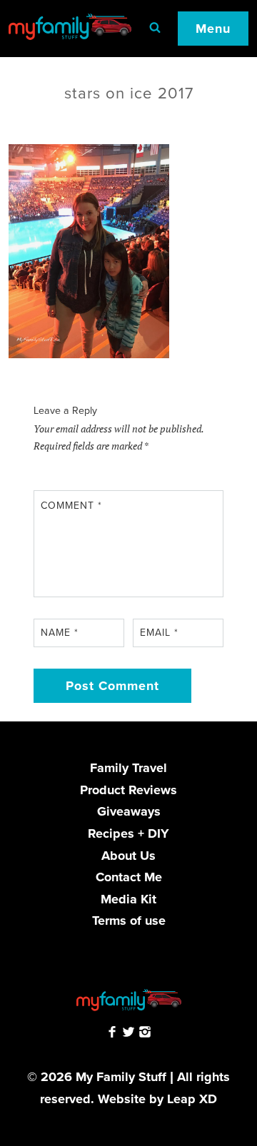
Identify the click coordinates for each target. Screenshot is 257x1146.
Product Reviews (128, 790)
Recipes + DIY (128, 833)
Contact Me (129, 877)
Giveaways (129, 811)
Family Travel (128, 768)
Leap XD (192, 1099)
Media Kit (128, 899)
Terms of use (129, 920)
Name (60, 633)
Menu (213, 28)
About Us (128, 855)
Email (159, 633)
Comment (71, 506)
